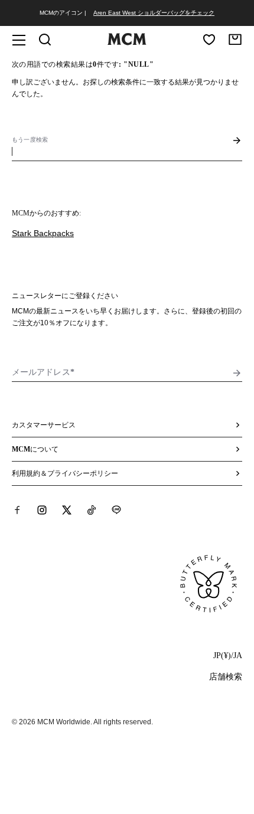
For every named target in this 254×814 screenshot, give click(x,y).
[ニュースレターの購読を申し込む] (237, 373)
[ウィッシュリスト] (209, 39)
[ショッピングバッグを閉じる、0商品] (235, 39)
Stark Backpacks (43, 233)
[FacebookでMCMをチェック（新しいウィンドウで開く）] (17, 510)
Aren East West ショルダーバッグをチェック (153, 12)
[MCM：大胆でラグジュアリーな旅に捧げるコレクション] (127, 42)
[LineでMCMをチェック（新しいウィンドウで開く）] (116, 510)
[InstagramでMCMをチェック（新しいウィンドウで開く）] (42, 510)
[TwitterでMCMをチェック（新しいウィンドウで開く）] (66, 510)
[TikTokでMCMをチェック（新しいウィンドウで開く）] (91, 510)
